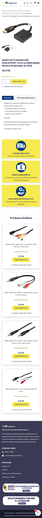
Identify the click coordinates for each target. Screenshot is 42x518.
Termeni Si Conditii (20, 516)
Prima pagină (6, 11)
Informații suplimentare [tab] (26, 98)
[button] (38, 3)
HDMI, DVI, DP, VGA (17, 13)
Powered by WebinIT (32, 516)
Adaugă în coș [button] (21, 260)
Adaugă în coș (19, 81)
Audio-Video (17, 11)
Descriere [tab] (8, 98)
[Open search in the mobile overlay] (28, 3)
